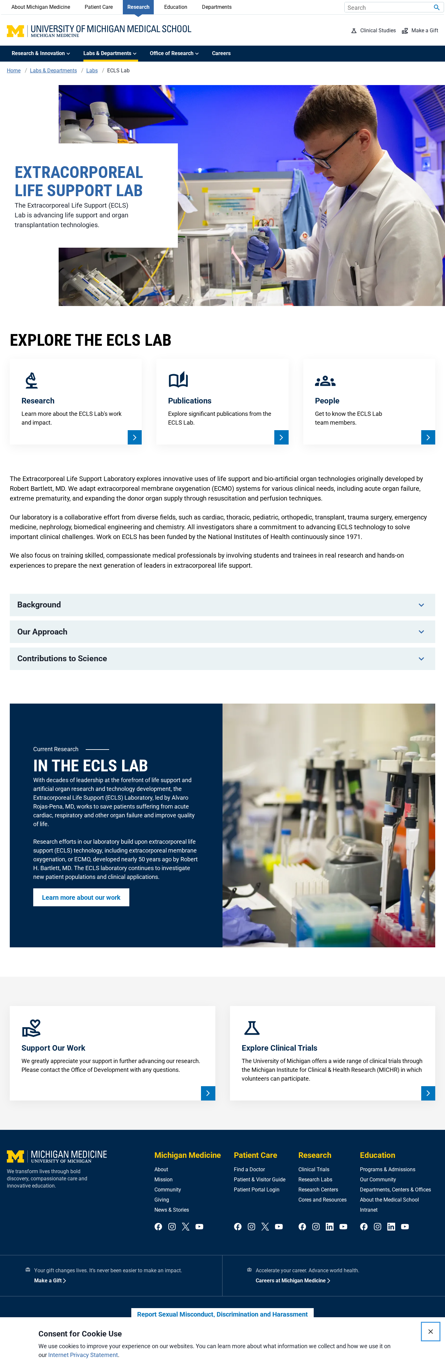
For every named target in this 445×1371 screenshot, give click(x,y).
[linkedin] (330, 1227)
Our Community (378, 1179)
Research (138, 7)
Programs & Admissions (387, 1169)
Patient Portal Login (257, 1190)
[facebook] (158, 1227)
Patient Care (99, 7)
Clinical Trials (313, 1169)
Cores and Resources (322, 1200)
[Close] (430, 1331)
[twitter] (186, 1227)
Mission (163, 1179)
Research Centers (318, 1190)
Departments (217, 7)
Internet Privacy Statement (83, 1354)
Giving (161, 1200)
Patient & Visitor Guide (259, 1179)
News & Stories (171, 1210)
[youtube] (199, 1227)
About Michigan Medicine (40, 7)
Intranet (369, 1210)
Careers (221, 53)
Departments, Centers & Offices (395, 1190)
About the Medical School (389, 1200)
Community (167, 1190)
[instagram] (172, 1227)
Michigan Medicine (187, 1155)
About (161, 1169)
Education (175, 7)
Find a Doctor (249, 1169)
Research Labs (315, 1179)
